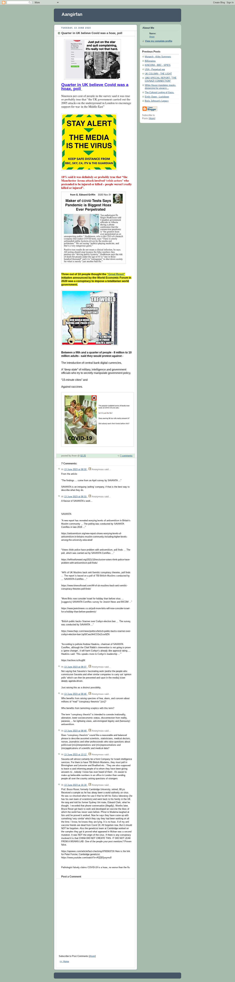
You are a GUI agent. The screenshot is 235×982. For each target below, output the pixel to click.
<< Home (64, 961)
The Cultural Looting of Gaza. (159, 92)
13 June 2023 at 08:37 (75, 667)
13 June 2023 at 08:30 (75, 469)
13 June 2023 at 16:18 (75, 785)
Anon (151, 37)
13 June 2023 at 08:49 (75, 731)
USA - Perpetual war (155, 69)
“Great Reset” (116, 274)
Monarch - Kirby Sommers (158, 57)
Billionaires (150, 61)
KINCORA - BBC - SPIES (157, 65)
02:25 (83, 456)
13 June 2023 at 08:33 (75, 496)
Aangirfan (72, 14)
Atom (92, 956)
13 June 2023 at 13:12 (75, 754)
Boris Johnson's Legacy (157, 101)
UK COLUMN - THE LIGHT (158, 74)
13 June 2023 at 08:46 (75, 694)
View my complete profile (158, 41)
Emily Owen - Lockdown (157, 97)
